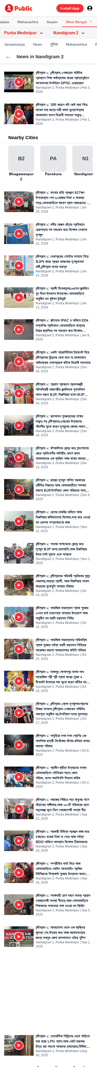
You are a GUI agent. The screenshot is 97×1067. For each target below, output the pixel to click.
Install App (70, 8)
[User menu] (90, 8)
